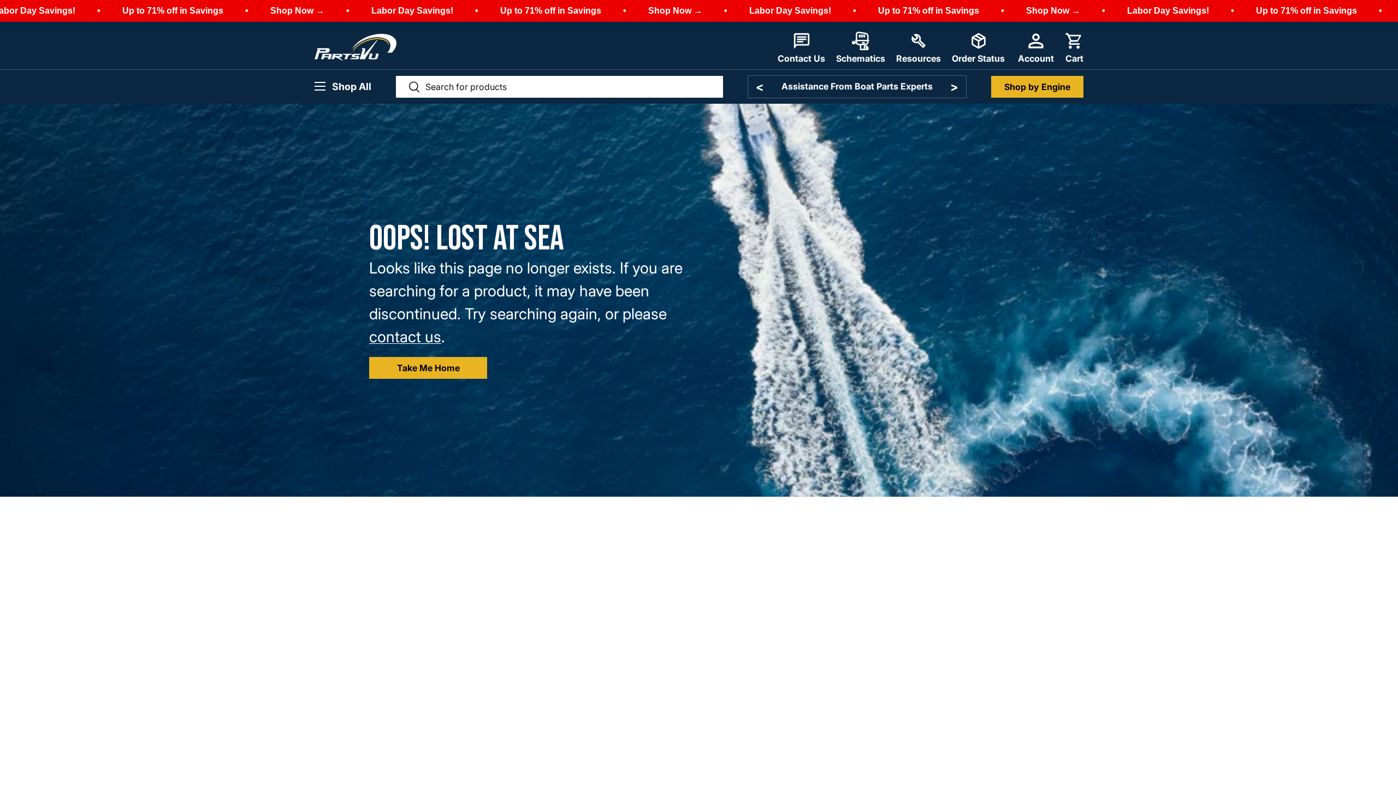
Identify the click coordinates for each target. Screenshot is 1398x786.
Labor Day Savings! (412, 10)
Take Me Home (428, 367)
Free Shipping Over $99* (857, 86)
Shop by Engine (1037, 86)
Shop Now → (297, 10)
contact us (405, 336)
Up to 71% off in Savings (172, 10)
